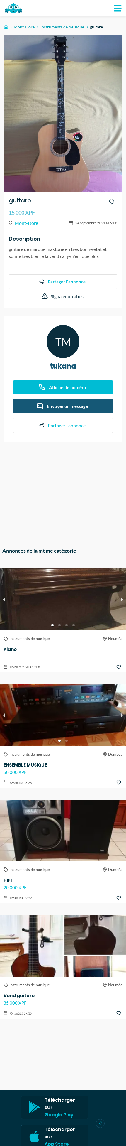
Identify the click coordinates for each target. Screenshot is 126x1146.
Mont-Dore (24, 26)
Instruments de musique (62, 26)
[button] (52, 625)
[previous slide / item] (4, 599)
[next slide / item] (122, 599)
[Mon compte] (117, 8)
